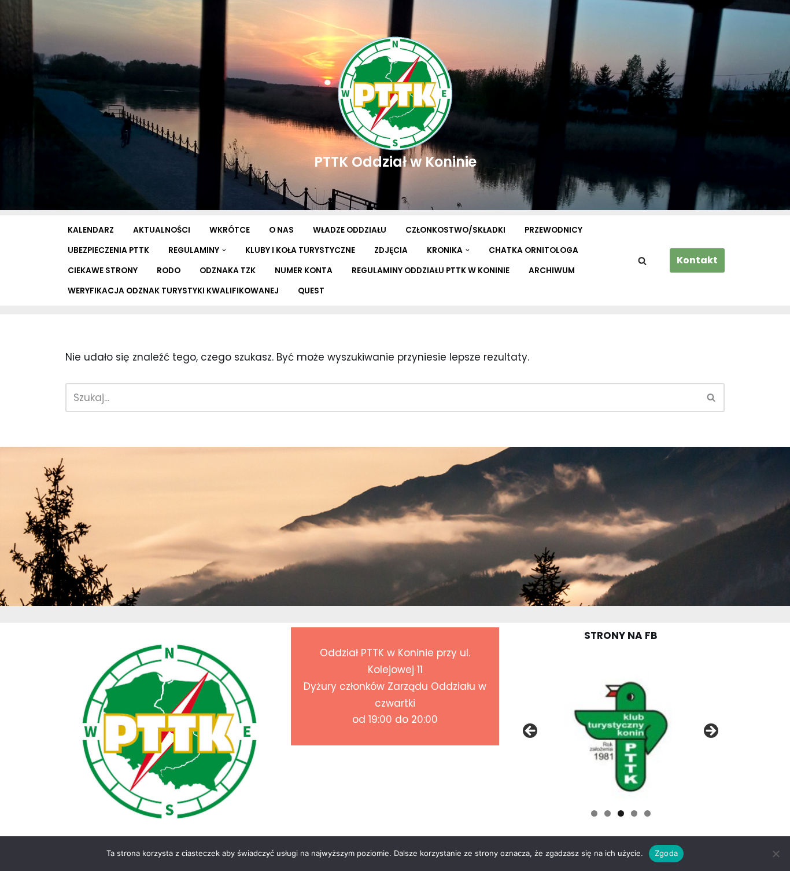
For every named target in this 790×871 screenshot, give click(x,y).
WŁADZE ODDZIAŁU (349, 230)
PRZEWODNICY (553, 230)
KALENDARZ (91, 230)
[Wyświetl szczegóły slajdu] (612, 734)
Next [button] (710, 731)
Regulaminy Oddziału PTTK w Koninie (431, 270)
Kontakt (697, 260)
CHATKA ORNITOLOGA (533, 250)
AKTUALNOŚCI (161, 230)
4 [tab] (634, 813)
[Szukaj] (642, 260)
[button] (224, 250)
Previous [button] (531, 731)
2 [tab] (607, 813)
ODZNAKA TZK (228, 270)
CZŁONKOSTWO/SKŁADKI (455, 230)
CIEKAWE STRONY (103, 270)
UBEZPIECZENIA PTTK (108, 250)
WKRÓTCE (229, 230)
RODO (168, 270)
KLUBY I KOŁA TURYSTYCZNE (300, 250)
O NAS (281, 230)
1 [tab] (594, 813)
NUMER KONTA (304, 270)
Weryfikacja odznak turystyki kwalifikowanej (173, 290)
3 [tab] (621, 813)
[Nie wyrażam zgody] (775, 853)
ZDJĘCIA (391, 250)
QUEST (311, 290)
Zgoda (666, 853)
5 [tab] (647, 813)
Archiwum (552, 270)
